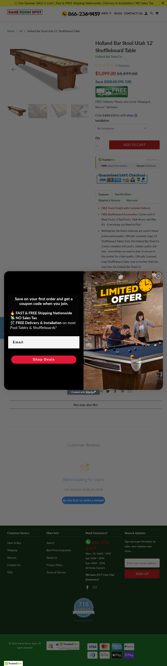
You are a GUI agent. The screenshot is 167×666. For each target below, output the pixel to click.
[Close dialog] (158, 275)
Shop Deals (44, 359)
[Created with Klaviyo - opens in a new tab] (83, 392)
